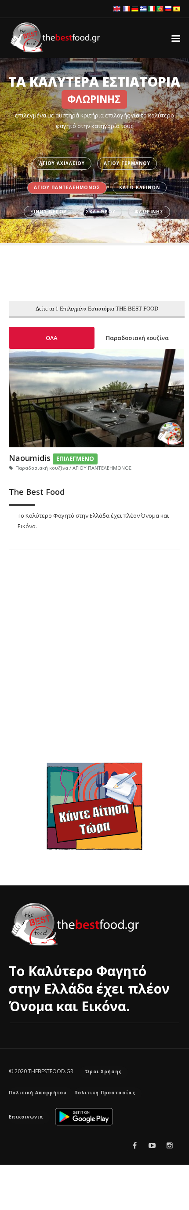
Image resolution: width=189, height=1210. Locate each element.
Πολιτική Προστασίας (104, 1092)
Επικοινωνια (26, 1117)
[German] (134, 8)
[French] (126, 8)
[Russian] (168, 8)
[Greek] (143, 8)
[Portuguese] (160, 8)
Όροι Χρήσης (103, 1071)
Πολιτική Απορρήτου (38, 1092)
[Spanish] (176, 8)
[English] (116, 8)
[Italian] (151, 8)
